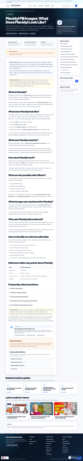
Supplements (49, 449)
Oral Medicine (49, 454)
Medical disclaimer (65, 70)
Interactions (40, 5)
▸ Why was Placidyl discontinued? (19, 296)
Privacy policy (65, 449)
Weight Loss (48, 447)
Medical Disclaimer (66, 443)
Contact (64, 445)
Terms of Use (65, 447)
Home (30, 5)
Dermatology (48, 443)
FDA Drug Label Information (31, 362)
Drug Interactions (49, 439)
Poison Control (31, 368)
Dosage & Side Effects (50, 441)
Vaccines (48, 445)
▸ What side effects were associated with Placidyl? (23, 301)
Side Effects (47, 5)
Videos (34, 5)
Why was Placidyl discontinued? (67, 59)
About (52, 5)
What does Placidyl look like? (66, 46)
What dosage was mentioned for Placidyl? (69, 56)
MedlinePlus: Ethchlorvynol (31, 358)
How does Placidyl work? (65, 51)
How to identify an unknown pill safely (68, 62)
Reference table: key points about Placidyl (69, 64)
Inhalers (47, 452)
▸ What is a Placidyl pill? (16, 288)
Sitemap (31, 443)
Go (77, 81)
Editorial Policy (66, 441)
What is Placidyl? (64, 43)
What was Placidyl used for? (66, 48)
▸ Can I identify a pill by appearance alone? (21, 305)
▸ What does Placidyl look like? (18, 292)
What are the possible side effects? (67, 54)
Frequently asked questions (66, 67)
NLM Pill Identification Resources (31, 365)
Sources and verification (65, 72)
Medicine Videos (33, 441)
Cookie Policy (65, 452)
